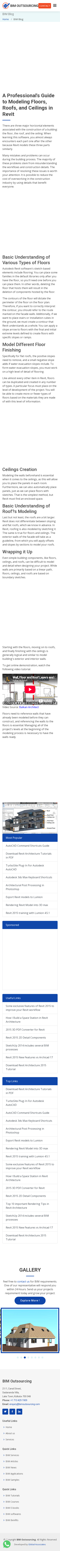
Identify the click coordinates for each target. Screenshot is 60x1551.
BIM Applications (14, 1474)
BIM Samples (12, 1480)
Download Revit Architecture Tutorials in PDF (29, 855)
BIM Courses (12, 1502)
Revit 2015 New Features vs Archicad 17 (29, 1057)
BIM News (11, 1467)
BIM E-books (12, 1508)
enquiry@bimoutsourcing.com (24, 1404)
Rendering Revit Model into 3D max (27, 905)
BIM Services (12, 1455)
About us (10, 1433)
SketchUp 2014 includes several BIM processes (27, 1047)
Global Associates (37, 1544)
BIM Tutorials (13, 1495)
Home (5, 19)
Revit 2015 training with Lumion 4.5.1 (28, 913)
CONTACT (44, 5)
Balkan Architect (29, 707)
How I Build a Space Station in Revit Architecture (27, 1019)
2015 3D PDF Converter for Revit (25, 1029)
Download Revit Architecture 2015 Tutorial (26, 1067)
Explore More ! (30, 1300)
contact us (23, 1281)
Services (10, 1439)
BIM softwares (13, 1514)
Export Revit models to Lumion (24, 897)
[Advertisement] (30, 52)
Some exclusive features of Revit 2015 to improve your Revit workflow (30, 1008)
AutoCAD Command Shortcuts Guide (27, 845)
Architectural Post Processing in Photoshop (25, 887)
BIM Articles (12, 1461)
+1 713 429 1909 (18, 1400)
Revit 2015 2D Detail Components (26, 1037)
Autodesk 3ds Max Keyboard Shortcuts (29, 877)
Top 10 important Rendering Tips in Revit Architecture (27, 1206)
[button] (18, 1357)
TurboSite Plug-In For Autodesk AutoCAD (25, 867)
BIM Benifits (12, 1520)
